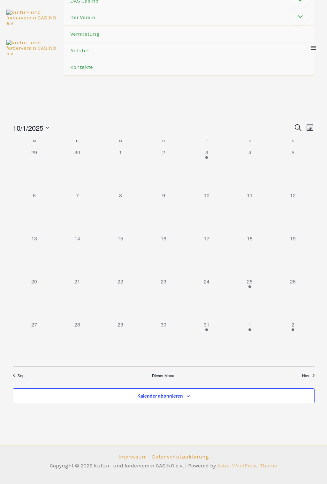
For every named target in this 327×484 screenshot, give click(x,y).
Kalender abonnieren (160, 395)
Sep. (22, 375)
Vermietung (85, 34)
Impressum (132, 456)
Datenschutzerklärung (180, 456)
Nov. (306, 375)
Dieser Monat (163, 375)
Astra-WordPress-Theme (247, 465)
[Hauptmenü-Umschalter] (313, 47)
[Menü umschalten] (299, 17)
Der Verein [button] (82, 17)
